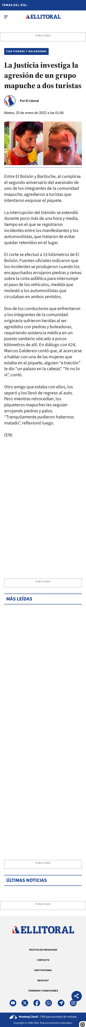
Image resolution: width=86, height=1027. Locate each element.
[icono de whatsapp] (48, 1003)
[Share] (76, 996)
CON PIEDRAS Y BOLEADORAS (26, 51)
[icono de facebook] (36, 1003)
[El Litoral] (43, 16)
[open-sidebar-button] (5, 16)
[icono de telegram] (61, 1003)
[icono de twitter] (25, 1003)
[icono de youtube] (13, 1003)
